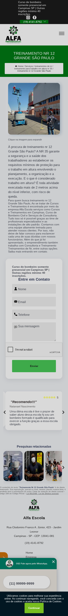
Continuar (34, 608)
